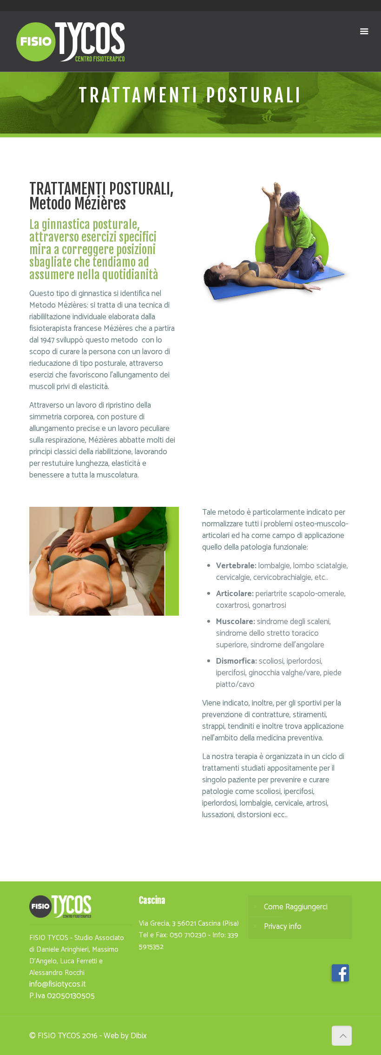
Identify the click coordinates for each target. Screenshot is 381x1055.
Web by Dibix (125, 1035)
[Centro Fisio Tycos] (70, 41)
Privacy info (283, 926)
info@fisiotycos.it (57, 984)
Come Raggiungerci (296, 907)
